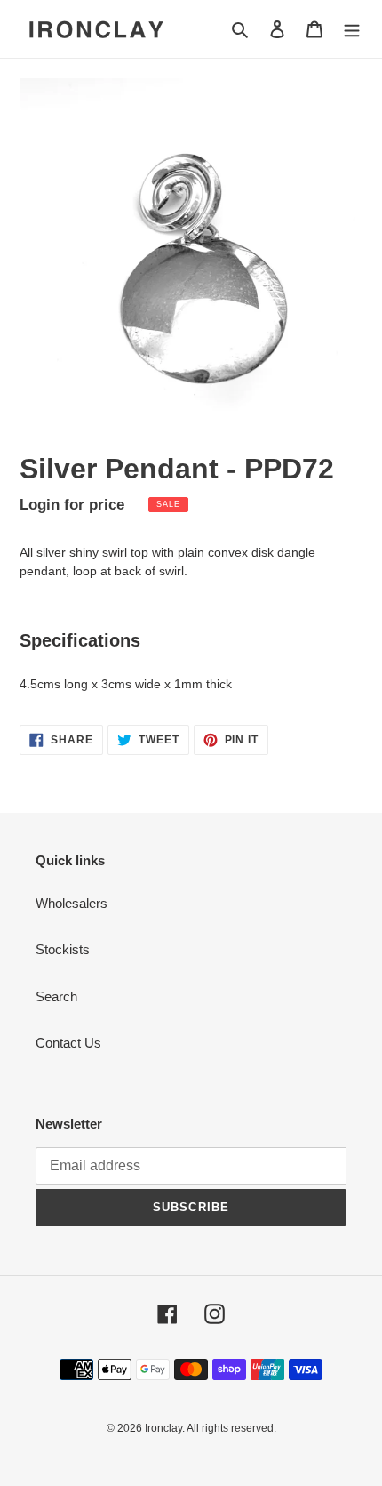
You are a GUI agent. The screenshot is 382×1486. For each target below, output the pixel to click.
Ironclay (163, 1428)
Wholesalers (71, 903)
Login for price (72, 504)
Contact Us (68, 1042)
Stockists (63, 949)
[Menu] (351, 29)
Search (56, 996)
